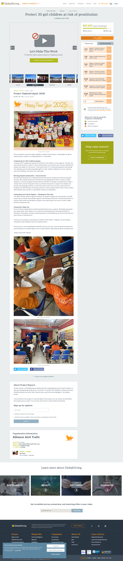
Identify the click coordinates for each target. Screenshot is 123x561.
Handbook (34, 542)
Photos (52, 85)
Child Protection (51, 11)
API (107, 558)
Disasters (88, 3)
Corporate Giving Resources (99, 539)
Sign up (26, 421)
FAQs (72, 542)
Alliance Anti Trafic (62, 18)
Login (116, 4)
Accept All (55, 546)
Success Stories (95, 544)
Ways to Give (15, 537)
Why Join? (34, 539)
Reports (35, 85)
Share (69, 85)
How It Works (75, 537)
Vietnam (62, 11)
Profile (23, 447)
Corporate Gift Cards (57, 542)
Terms (99, 558)
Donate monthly (105, 43)
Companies (80, 3)
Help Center (78, 525)
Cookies (94, 558)
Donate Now (97, 38)
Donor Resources (96, 542)
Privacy (89, 558)
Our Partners (55, 539)
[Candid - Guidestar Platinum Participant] (90, 552)
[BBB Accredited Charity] (97, 552)
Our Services (55, 537)
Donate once (89, 43)
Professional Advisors (18, 542)
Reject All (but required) (55, 550)
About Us (75, 534)
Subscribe (77, 510)
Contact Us (74, 544)
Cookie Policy (17, 550)
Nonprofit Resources (97, 537)
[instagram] (98, 526)
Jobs (72, 539)
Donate (29, 4)
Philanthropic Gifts (17, 539)
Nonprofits (72, 3)
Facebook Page (25, 445)
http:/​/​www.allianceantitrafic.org (29, 444)
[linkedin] (105, 526)
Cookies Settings (55, 554)
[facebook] (91, 526)
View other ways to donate (103, 110)
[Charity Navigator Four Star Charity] (84, 552)
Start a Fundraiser (97, 157)
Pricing (103, 558)
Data (110, 558)
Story (18, 85)
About (65, 3)
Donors (15, 534)
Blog (95, 3)
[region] (34, 550)
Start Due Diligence (37, 537)
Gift (104, 3)
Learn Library (97, 534)
